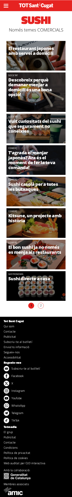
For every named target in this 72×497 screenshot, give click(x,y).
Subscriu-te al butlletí (18, 342)
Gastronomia (15, 274)
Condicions (11, 447)
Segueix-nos (12, 352)
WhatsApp (18, 405)
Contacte (10, 331)
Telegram (17, 413)
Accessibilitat (12, 357)
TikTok (15, 420)
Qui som (9, 326)
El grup (8, 432)
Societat (13, 75)
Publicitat (10, 336)
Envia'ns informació (16, 347)
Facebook (17, 376)
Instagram (18, 390)
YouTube (16, 398)
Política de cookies (16, 458)
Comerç (12, 44)
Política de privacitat (17, 453)
